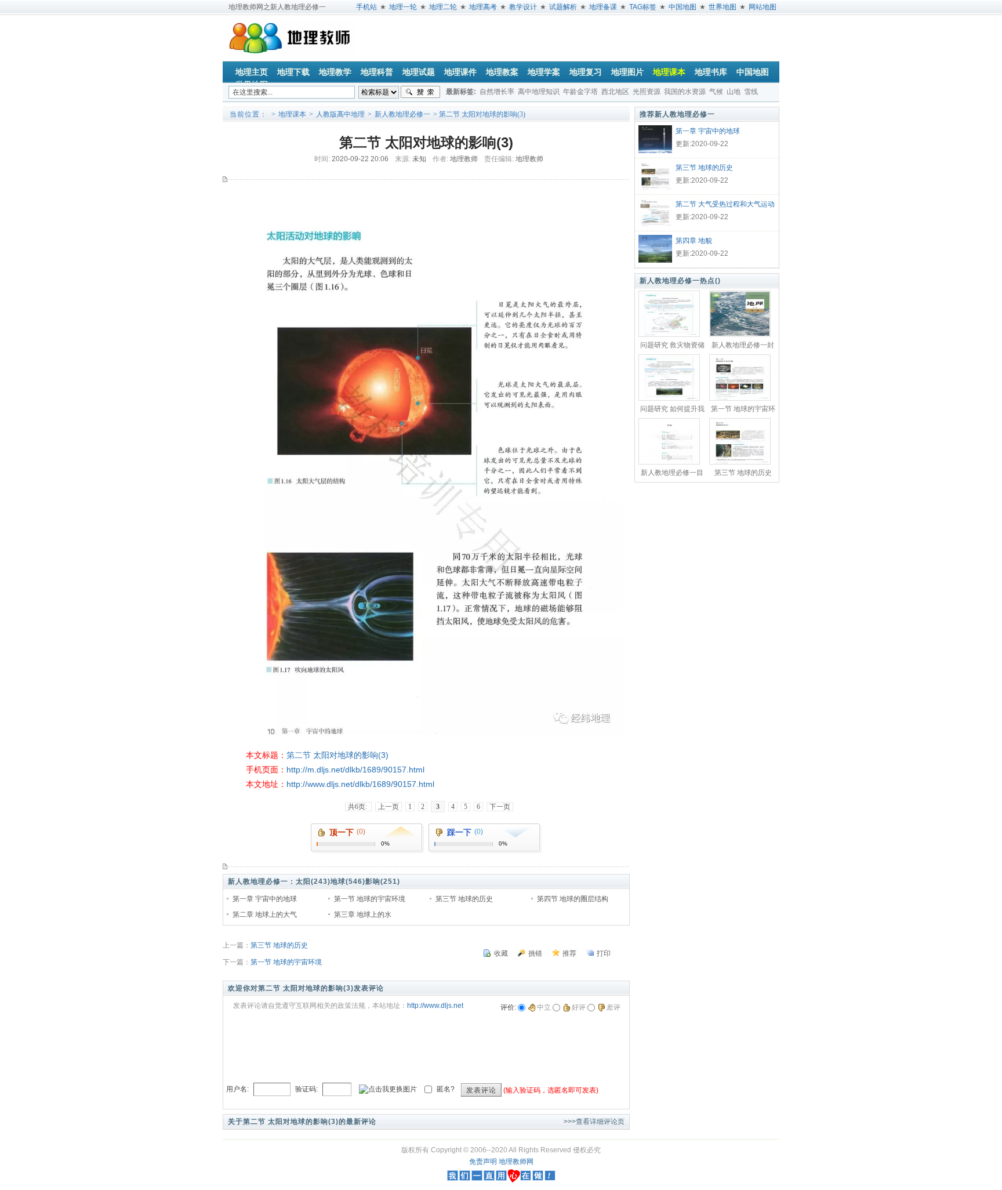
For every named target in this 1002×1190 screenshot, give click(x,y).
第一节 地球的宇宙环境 (369, 899)
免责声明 (483, 1162)
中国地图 (682, 7)
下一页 (499, 807)
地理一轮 (403, 7)
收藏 (501, 953)
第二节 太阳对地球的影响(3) (337, 755)
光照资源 (646, 92)
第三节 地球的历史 (464, 899)
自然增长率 (497, 92)
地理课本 (292, 114)
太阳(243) (313, 881)
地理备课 (603, 7)
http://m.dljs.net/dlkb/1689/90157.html (355, 769)
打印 (604, 953)
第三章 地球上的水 (362, 914)
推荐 (569, 953)
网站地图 (762, 7)
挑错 (535, 953)
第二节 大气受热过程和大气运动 (725, 204)
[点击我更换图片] (388, 1089)
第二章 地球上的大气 (265, 914)
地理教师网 (516, 1162)
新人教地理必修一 (402, 114)
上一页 (388, 807)
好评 (579, 1007)
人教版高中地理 (340, 114)
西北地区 (615, 92)
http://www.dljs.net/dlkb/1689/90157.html (360, 784)
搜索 (420, 92)
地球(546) (348, 881)
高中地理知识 (539, 92)
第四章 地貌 (694, 241)
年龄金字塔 (580, 92)
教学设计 (523, 7)
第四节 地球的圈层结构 (572, 899)
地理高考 (483, 7)
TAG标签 (642, 7)
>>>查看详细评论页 (594, 1122)
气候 (716, 92)
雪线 (751, 92)
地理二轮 (443, 7)
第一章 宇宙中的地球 (265, 899)
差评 (613, 1007)
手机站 (366, 7)
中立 (544, 1007)
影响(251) (382, 881)
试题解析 (563, 7)
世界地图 (722, 7)
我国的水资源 (685, 92)
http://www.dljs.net (435, 1006)
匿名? (446, 1088)
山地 (733, 92)
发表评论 (481, 1090)
